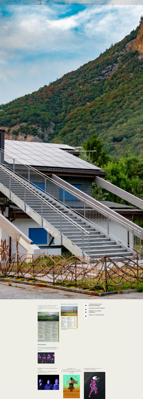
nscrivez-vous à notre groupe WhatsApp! (95, 304)
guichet (90, 2)
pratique (84, 2)
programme (78, 2)
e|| (73, 2)
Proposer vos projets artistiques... (95, 311)
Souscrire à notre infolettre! (97, 308)
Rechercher (102, 2)
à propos (95, 2)
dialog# (41, 306)
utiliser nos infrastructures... (97, 315)
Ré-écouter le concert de (43, 347)
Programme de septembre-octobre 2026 (69, 304)
